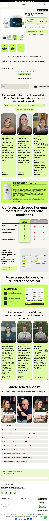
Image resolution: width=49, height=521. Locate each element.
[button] (1, 4)
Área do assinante (5, 504)
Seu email (3, 475)
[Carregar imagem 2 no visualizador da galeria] (9, 37)
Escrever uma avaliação (24, 74)
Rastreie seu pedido (5, 509)
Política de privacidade (24, 502)
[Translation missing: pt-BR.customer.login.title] (45, 4)
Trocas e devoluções (5, 499)
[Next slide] (22, 23)
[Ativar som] (13, 420)
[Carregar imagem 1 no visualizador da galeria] (3, 37)
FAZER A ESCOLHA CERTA (8, 268)
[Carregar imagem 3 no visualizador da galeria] (16, 37)
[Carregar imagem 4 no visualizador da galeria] (21, 37)
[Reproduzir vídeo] (8, 124)
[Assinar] (46, 478)
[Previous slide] (3, 23)
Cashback (3, 502)
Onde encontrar (23, 499)
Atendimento (4, 506)
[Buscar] (3, 4)
